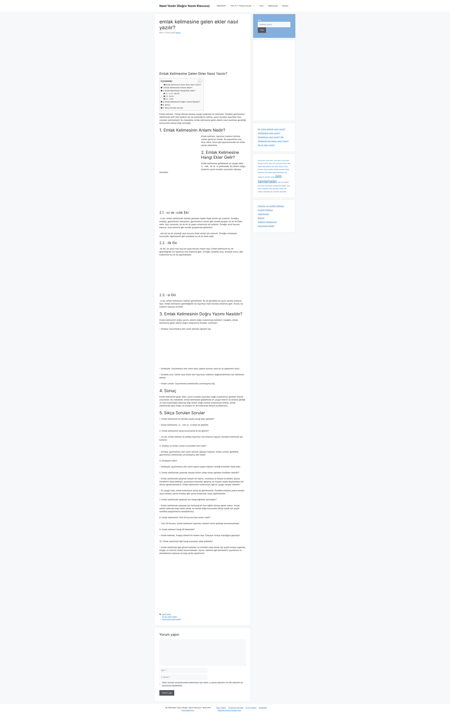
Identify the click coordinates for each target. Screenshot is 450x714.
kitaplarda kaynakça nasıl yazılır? (273, 141)
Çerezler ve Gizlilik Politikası (271, 206)
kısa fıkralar (268, 185)
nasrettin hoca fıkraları (279, 185)
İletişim (285, 6)
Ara (259, 20)
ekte (272, 166)
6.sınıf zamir (269, 160)
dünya (285, 163)
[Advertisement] (202, 54)
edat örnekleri (267, 166)
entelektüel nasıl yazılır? (269, 133)
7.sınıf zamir (277, 160)
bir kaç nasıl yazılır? (169, 617)
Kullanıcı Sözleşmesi (267, 222)
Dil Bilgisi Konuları (235, 708)
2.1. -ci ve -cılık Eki (172, 93)
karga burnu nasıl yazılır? (171, 619)
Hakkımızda (273, 6)
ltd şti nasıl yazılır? (266, 145)
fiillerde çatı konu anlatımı (281, 169)
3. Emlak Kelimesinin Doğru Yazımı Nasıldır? (181, 102)
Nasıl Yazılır (166, 614)
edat (288, 163)
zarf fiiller (276, 191)
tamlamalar (266, 191)
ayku (273, 163)
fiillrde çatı (261, 172)
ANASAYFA (221, 6)
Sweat (260, 188)
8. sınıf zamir (285, 160)
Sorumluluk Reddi (266, 226)
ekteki (276, 166)
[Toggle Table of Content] (198, 81)
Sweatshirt (265, 188)
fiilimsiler (260, 169)
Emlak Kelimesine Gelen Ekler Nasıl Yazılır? (183, 85)
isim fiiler (267, 177)
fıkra (266, 172)
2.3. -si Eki (169, 99)
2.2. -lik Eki (169, 96)
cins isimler (279, 163)
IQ (263, 177)
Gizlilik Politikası (265, 210)
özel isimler (283, 191)
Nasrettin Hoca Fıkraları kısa (229, 710)
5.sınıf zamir (261, 160)
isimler (273, 177)
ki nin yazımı (285, 182)
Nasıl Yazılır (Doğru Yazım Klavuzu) (184, 6)
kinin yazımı (261, 185)
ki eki (279, 182)
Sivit (288, 185)
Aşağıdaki (263, 708)
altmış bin (261, 163)
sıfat (270, 188)
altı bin (266, 163)
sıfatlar (281, 188)
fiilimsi (286, 166)
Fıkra (261, 6)
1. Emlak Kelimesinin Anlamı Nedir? (177, 87)
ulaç (271, 191)
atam (270, 163)
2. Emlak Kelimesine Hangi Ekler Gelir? (179, 91)
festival (281, 166)
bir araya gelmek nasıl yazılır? (271, 129)
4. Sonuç (166, 105)
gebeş (270, 172)
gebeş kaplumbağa (278, 172)
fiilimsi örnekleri (268, 169)
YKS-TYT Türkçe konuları (241, 6)
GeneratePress (188, 710)
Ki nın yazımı (251, 708)
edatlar (260, 166)
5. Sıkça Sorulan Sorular (173, 108)
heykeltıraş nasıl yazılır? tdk (271, 137)
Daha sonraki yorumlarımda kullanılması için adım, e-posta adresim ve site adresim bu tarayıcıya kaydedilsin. (202, 684)
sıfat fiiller (275, 188)
